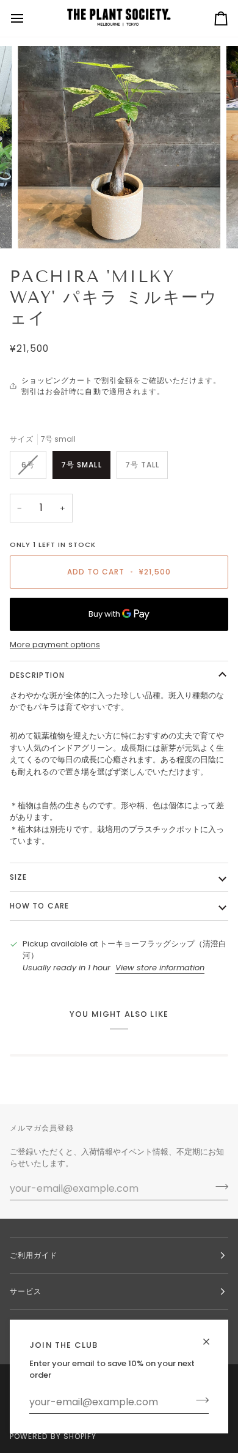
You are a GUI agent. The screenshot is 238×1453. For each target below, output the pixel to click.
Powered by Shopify (53, 1436)
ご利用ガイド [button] (33, 1255)
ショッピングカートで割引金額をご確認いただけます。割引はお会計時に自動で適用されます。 (121, 385)
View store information (159, 967)
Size (18, 877)
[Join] (199, 1400)
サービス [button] (25, 1291)
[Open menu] (28, 18)
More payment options (55, 644)
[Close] (211, 1336)
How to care (39, 906)
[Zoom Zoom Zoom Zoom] (119, 147)
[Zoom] (40, 225)
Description (37, 675)
